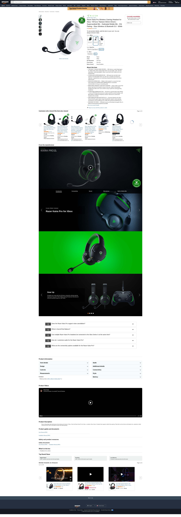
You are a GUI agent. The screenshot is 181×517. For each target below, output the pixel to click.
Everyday (163, 5)
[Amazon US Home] (77, 506)
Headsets (57, 11)
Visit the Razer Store (91, 17)
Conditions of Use (72, 510)
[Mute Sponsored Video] (70, 480)
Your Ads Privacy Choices (106, 510)
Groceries (44, 5)
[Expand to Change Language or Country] (94, 505)
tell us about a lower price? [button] (54, 378)
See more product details (93, 105)
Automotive (110, 5)
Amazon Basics (22, 5)
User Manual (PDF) (43, 432)
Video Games (41, 11)
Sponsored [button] (41, 464)
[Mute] (141, 416)
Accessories (52, 11)
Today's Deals (58, 5)
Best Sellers (30, 5)
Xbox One (47, 11)
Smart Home (141, 5)
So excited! (54, 391)
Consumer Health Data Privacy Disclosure (92, 510)
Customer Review (47, 391)
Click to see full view (63, 58)
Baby (115, 5)
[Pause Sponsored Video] (70, 477)
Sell (74, 5)
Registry (83, 5)
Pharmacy (157, 5)
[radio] (40, 16)
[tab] (59, 191)
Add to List (129, 22)
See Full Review (61, 391)
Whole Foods (51, 5)
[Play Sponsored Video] (90, 474)
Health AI (8, 5)
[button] (3, 5)
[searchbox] (80, 2)
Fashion (78, 5)
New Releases (37, 5)
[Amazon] (5, 2)
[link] (49, 128)
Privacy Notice (80, 510)
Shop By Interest (149, 5)
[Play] (40, 415)
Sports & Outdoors (133, 5)
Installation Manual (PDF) (44, 435)
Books (64, 5)
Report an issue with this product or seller (98, 107)
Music (88, 5)
